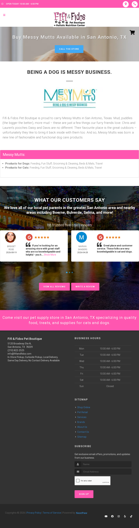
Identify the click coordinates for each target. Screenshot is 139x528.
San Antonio (97, 208)
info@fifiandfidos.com (19, 353)
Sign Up (84, 494)
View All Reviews (54, 286)
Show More (50, 254)
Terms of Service (52, 512)
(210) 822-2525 (16, 350)
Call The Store (69, 49)
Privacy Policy (34, 512)
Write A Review (85, 286)
